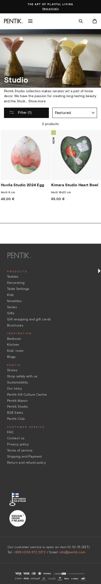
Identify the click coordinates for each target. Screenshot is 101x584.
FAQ (10, 432)
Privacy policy (18, 444)
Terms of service (19, 450)
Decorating (15, 283)
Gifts (11, 313)
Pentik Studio (17, 407)
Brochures (15, 325)
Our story (14, 389)
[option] (50, 7)
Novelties (14, 301)
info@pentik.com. (72, 552)
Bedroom (14, 339)
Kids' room (15, 351)
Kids (10, 295)
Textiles (13, 277)
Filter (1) (24, 112)
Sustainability (17, 382)
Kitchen (13, 345)
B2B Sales (15, 413)
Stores (12, 370)
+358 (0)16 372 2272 (30, 552)
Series (12, 307)
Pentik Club (16, 419)
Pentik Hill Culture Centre (27, 395)
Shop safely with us (22, 376)
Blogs (11, 357)
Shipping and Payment (24, 457)
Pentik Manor (17, 401)
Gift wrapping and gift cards (29, 319)
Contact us (15, 438)
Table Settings (18, 289)
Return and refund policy (26, 463)
